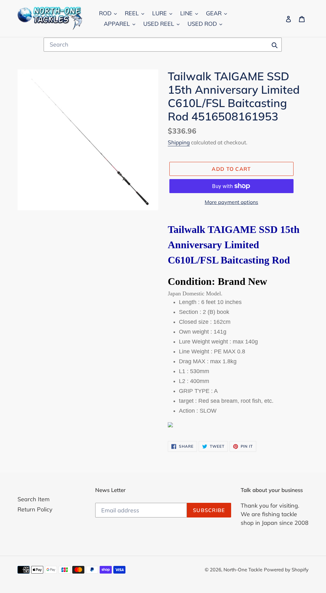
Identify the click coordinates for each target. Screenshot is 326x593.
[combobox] (163, 45)
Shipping (179, 142)
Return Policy (35, 509)
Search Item (34, 499)
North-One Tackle (242, 570)
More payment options (231, 202)
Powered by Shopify (286, 570)
